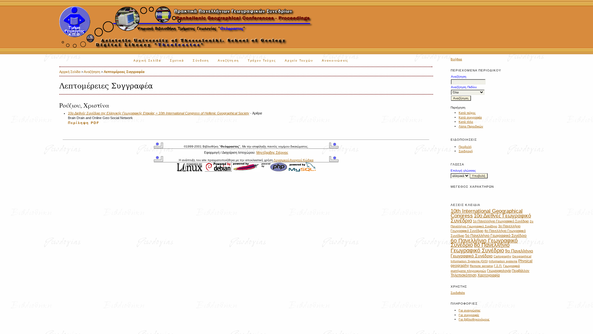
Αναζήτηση (228, 60)
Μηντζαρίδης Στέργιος (272, 152)
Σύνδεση (201, 60)
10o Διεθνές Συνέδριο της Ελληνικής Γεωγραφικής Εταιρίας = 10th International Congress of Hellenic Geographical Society (158, 113)
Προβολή (465, 146)
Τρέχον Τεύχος (262, 60)
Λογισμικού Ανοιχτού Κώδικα (293, 160)
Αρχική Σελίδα (147, 60)
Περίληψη (78, 123)
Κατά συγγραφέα (470, 117)
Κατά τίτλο (466, 121)
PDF (95, 123)
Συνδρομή (466, 151)
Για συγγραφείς (469, 315)
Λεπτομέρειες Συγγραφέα (124, 72)
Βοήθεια (456, 59)
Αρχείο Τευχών (299, 60)
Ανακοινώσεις (335, 60)
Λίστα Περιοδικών (471, 126)
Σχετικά (177, 60)
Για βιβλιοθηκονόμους (474, 319)
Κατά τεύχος (467, 112)
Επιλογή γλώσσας (463, 170)
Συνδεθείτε (458, 292)
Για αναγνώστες (470, 310)
